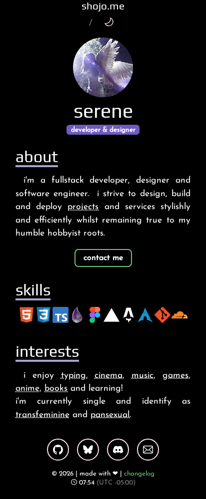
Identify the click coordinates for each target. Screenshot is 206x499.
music (143, 375)
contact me (103, 258)
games (175, 375)
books (56, 388)
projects (83, 207)
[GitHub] (58, 450)
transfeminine (43, 415)
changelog (139, 474)
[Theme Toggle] (108, 21)
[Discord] (118, 450)
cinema (108, 375)
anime (28, 388)
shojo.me (103, 6)
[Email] (148, 450)
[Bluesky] (88, 450)
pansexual (110, 415)
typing (73, 375)
